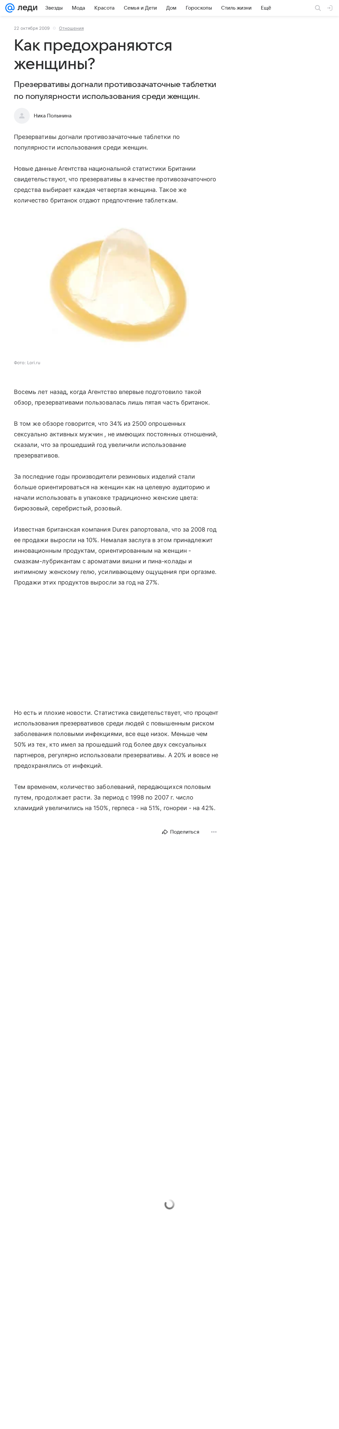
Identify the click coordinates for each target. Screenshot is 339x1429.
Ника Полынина (53, 115)
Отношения (71, 28)
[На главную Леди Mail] (26, 8)
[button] (116, 285)
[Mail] (10, 8)
